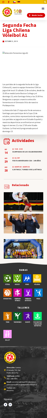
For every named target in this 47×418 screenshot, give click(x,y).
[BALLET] (7, 334)
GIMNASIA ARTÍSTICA (28, 299)
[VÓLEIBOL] (37, 278)
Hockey (17, 284)
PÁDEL (38, 299)
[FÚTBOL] (7, 278)
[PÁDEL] (38, 293)
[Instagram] (10, 404)
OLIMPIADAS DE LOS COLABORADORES (27, 152)
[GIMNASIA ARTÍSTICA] (28, 293)
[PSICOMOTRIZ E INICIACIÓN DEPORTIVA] (37, 316)
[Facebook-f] (5, 404)
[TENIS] (7, 316)
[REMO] (27, 278)
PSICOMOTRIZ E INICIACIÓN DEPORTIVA (37, 324)
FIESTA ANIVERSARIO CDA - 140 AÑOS (26, 161)
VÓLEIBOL (37, 284)
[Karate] (27, 316)
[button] (45, 2)
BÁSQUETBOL (7, 299)
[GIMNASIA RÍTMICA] (17, 293)
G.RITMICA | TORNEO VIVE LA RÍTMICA (27, 169)
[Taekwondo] (17, 316)
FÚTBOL (7, 284)
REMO (27, 284)
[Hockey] (17, 278)
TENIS (7, 322)
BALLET (7, 340)
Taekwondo (17, 322)
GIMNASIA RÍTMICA (18, 299)
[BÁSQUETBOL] (7, 293)
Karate (27, 322)
